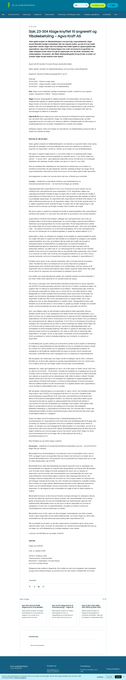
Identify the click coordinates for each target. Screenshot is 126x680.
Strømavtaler (49, 14)
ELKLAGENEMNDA (23, 5)
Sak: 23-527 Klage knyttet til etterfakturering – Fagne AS (62, 606)
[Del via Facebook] (30, 586)
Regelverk (37, 14)
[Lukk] (124, 677)
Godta (118, 677)
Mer (115, 14)
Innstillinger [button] (100, 677)
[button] (9, 5)
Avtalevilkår (107, 14)
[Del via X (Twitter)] (34, 586)
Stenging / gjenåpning (91, 14)
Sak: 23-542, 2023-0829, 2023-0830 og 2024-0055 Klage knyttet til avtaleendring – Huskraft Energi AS (91, 606)
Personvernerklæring (113, 669)
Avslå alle (109, 677)
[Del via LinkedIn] (39, 586)
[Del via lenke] (43, 586)
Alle (3, 14)
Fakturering (27, 14)
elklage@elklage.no (53, 670)
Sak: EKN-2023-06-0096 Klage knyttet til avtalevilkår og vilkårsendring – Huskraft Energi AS (32, 606)
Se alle (104, 599)
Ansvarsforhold (13, 14)
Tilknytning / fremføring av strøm (69, 14)
